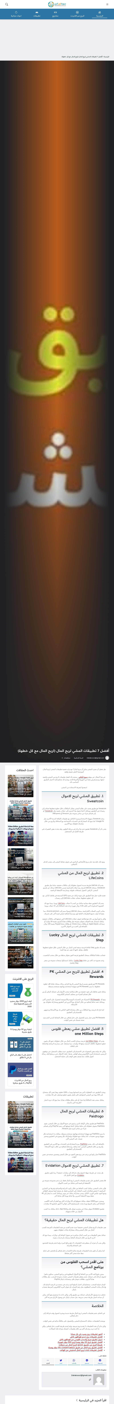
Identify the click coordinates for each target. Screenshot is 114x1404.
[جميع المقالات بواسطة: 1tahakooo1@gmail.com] (98, 1379)
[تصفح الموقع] (107, 4)
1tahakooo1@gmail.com (95, 758)
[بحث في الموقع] (6, 4)
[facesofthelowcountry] (57, 4)
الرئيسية (106, 56)
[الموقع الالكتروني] (90, 1380)
